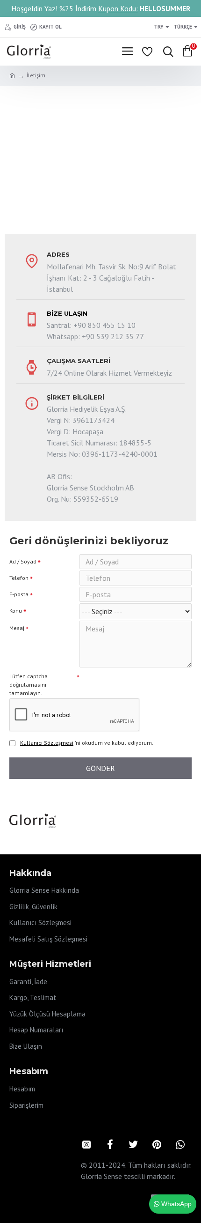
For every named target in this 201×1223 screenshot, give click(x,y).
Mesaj (16, 627)
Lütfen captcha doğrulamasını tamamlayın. (28, 685)
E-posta (19, 594)
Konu (15, 610)
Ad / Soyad (22, 561)
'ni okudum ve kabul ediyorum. (86, 742)
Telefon (19, 577)
